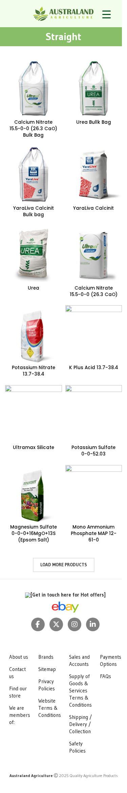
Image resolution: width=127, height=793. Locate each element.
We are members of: (19, 715)
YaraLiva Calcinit (93, 208)
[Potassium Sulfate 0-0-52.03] (93, 413)
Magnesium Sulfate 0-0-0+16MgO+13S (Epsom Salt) (33, 533)
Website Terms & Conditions (49, 707)
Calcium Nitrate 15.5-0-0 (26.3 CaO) (94, 291)
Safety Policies (77, 747)
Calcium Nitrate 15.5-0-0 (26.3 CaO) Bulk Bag (33, 128)
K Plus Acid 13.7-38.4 (93, 367)
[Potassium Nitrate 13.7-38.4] (33, 333)
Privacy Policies (46, 685)
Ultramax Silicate (33, 447)
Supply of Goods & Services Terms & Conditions (80, 690)
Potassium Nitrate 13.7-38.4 (33, 370)
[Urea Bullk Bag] (93, 88)
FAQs (105, 676)
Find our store (18, 692)
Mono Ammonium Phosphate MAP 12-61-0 (94, 533)
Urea (33, 288)
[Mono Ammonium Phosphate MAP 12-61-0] (93, 493)
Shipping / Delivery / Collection (80, 724)
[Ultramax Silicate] (33, 413)
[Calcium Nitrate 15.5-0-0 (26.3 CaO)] (93, 254)
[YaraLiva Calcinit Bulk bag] (33, 174)
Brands (46, 657)
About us (18, 657)
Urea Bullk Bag (93, 122)
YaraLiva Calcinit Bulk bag (33, 211)
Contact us (17, 672)
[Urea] (33, 254)
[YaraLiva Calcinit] (93, 174)
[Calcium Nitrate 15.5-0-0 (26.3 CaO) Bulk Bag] (33, 88)
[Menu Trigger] (106, 14)
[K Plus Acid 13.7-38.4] (93, 333)
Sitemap (47, 669)
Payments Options (110, 660)
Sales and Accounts (79, 660)
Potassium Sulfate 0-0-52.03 (93, 450)
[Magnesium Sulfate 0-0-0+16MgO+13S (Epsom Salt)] (33, 493)
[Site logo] (63, 13)
